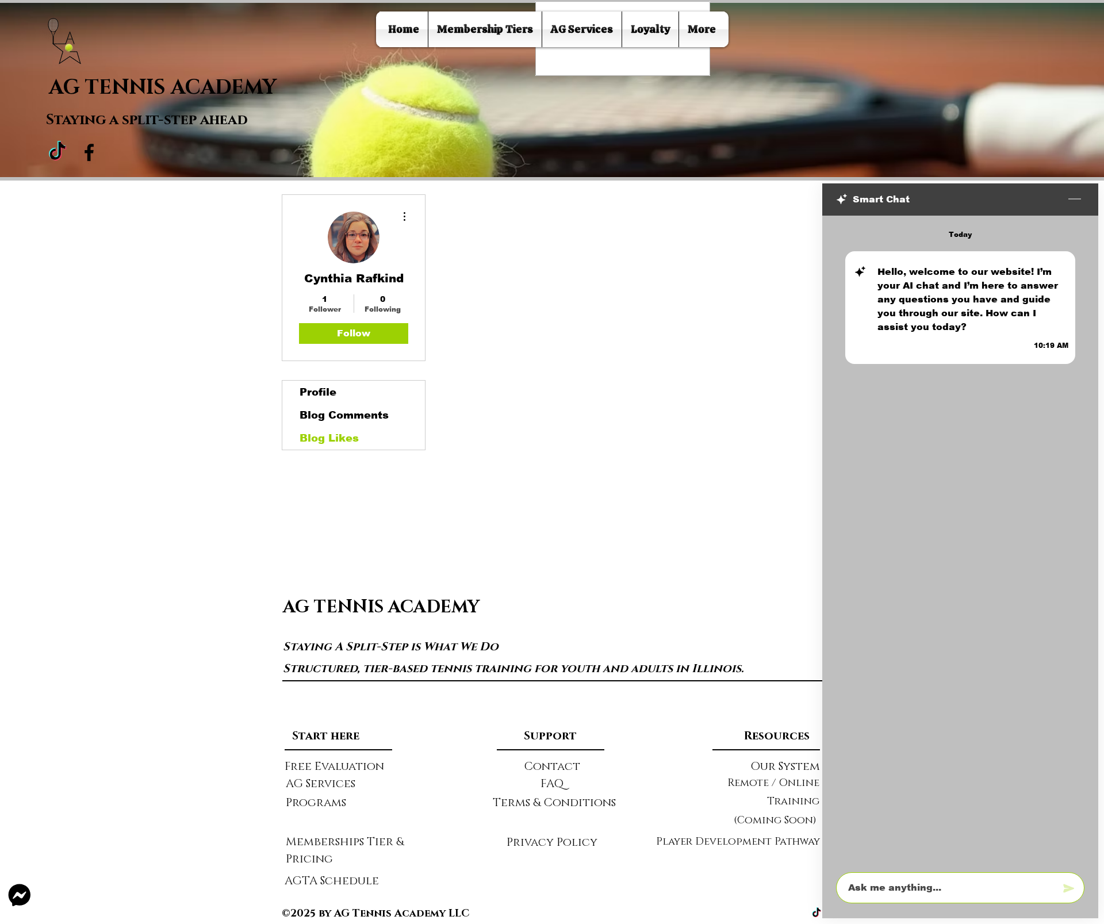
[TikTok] (57, 152)
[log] (960, 540)
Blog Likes (329, 438)
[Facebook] (89, 152)
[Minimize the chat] (1074, 199)
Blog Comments (344, 415)
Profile (318, 392)
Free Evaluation (334, 766)
